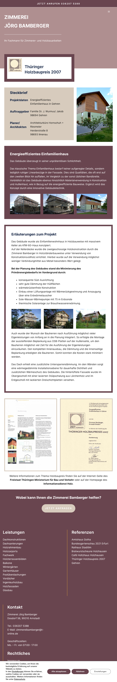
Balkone (7, 563)
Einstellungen (18, 671)
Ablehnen (80, 671)
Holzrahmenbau (12, 547)
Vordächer (9, 578)
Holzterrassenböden (14, 559)
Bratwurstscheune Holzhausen (89, 551)
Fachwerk (8, 555)
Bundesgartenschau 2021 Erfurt (90, 543)
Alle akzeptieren (59, 671)
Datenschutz (19, 679)
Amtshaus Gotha (81, 539)
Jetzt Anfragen (58, 508)
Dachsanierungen (13, 543)
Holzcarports (10, 551)
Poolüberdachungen (14, 574)
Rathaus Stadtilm (81, 547)
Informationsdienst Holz (58, 483)
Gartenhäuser (11, 570)
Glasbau (7, 590)
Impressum (13, 660)
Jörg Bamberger (26, 26)
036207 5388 (70, 3)
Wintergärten (10, 566)
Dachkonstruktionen (14, 539)
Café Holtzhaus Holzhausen (88, 555)
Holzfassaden (11, 586)
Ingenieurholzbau (13, 582)
